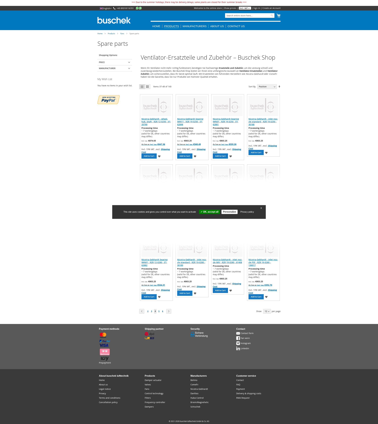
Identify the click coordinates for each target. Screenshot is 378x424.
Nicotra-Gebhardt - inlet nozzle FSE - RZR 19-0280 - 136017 (263, 262)
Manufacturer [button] (107, 68)
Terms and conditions (109, 397)
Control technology (154, 393)
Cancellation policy (108, 402)
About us (103, 384)
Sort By (252, 86)
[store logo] (114, 20)
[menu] (216, 24)
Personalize (229, 212)
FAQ (238, 384)
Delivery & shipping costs (248, 393)
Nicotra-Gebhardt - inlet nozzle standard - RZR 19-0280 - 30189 (192, 262)
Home (99, 33)
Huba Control (197, 397)
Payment (240, 389)
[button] (106, 8)
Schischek (195, 406)
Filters (148, 397)
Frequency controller (155, 402)
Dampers (149, 406)
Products (111, 33)
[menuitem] (157, 26)
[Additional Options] (108, 99)
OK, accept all (210, 212)
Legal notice (105, 389)
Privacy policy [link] (247, 212)
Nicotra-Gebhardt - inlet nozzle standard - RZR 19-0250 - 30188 (263, 121)
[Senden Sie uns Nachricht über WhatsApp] (139, 8)
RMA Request (243, 397)
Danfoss (194, 393)
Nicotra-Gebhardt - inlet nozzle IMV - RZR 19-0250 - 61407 (156, 190)
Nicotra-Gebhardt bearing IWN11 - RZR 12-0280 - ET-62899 (262, 192)
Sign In (256, 8)
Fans (122, 33)
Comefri (194, 384)
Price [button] (102, 62)
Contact (240, 380)
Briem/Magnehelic (199, 402)
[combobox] (249, 15)
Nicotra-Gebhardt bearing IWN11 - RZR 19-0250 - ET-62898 (190, 121)
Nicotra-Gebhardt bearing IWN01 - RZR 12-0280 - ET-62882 (154, 262)
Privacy (102, 393)
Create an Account (271, 8)
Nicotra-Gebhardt (199, 389)
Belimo (193, 380)
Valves (148, 384)
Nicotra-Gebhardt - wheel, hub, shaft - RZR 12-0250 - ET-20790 (156, 121)
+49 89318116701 (125, 8)
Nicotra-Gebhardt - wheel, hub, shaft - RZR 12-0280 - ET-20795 (227, 192)
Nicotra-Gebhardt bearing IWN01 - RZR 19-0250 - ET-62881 (226, 121)
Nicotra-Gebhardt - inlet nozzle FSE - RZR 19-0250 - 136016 (192, 192)
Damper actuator (153, 380)
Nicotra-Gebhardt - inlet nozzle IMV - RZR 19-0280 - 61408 (227, 261)
